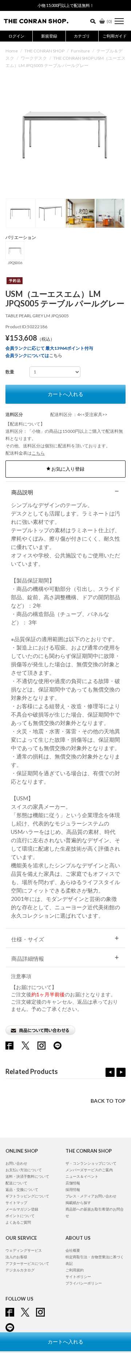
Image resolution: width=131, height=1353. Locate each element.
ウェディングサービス (23, 1250)
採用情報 (73, 1189)
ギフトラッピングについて (27, 1196)
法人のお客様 (16, 1257)
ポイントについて (20, 1215)
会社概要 (73, 1250)
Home (11, 51)
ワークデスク (34, 58)
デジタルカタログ (20, 1270)
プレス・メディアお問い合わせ (91, 1196)
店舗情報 (73, 1183)
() (109, 21)
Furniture (80, 51)
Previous (110, 1072)
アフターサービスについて (27, 1263)
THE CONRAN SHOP (44, 51)
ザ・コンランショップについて (91, 1163)
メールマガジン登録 (21, 1209)
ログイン (16, 36)
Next (121, 1072)
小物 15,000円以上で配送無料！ (65, 5)
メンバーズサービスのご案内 (89, 1170)
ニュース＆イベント (82, 1176)
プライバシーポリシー (84, 1283)
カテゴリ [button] (82, 36)
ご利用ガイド (115, 36)
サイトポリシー (78, 1276)
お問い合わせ (16, 1163)
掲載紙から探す (78, 1202)
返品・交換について (21, 1189)
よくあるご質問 (18, 1222)
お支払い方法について (23, 1170)
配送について (16, 1183)
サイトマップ (16, 1202)
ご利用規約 (75, 1270)
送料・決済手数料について (27, 1176)
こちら (55, 355)
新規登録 (49, 36)
